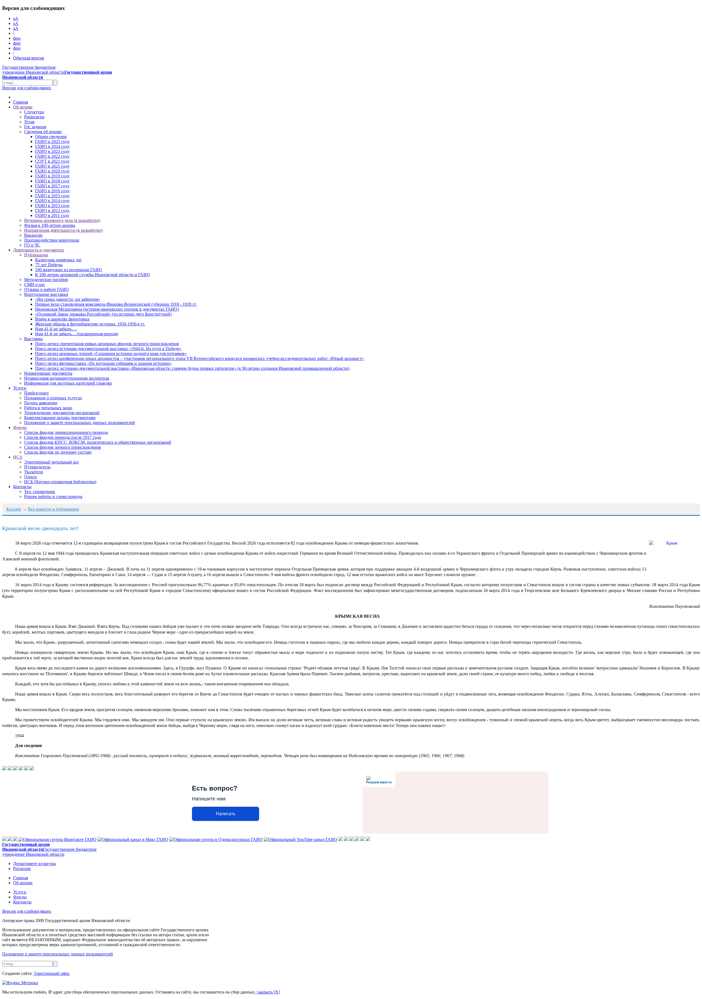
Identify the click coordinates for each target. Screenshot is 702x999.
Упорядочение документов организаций (62, 412)
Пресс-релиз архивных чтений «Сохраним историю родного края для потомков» (111, 353)
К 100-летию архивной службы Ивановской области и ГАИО (92, 274)
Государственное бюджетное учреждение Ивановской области (57, 72)
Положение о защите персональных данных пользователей (79, 422)
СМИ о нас (34, 284)
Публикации (36, 255)
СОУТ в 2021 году (52, 161)
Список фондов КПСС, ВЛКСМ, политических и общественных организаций (97, 442)
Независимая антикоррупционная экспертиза (66, 378)
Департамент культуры (34, 863)
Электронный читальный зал (51, 462)
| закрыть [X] (267, 992)
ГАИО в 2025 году (52, 141)
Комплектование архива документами (60, 417)
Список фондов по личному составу (58, 452)
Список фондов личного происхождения (62, 447)
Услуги (19, 388)
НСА (17, 457)
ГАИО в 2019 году (52, 176)
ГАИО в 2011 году (52, 215)
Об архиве (23, 107)
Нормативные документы (48, 373)
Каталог (13, 509)
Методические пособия (46, 279)
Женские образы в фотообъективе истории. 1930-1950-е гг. (90, 324)
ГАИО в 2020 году (52, 171)
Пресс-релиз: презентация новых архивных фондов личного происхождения (107, 343)
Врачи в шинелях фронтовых (62, 319)
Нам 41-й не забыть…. (56, 329)
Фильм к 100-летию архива (49, 225)
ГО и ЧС (32, 245)
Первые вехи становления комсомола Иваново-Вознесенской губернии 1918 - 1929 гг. (116, 304)
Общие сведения (50, 136)
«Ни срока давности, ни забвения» (67, 299)
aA (15, 18)
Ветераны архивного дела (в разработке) (62, 220)
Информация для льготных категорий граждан (68, 383)
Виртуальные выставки (46, 294)
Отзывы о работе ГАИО (46, 289)
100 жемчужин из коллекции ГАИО (68, 269)
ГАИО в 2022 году (52, 156)
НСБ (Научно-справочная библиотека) (60, 481)
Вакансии (33, 235)
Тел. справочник (39, 491)
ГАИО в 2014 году (52, 200)
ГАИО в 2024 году (52, 146)
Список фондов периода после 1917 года (62, 437)
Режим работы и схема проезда (53, 496)
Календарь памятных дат (58, 259)
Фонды (20, 427)
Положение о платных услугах (53, 398)
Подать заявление (40, 402)
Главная (20, 102)
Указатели (33, 472)
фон (17, 38)
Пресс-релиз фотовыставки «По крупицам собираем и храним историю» (103, 363)
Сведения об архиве (43, 131)
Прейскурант (36, 393)
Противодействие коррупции (51, 240)
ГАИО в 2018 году (52, 181)
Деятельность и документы (38, 250)
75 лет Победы (49, 264)
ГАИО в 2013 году (52, 205)
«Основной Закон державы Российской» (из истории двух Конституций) (103, 314)
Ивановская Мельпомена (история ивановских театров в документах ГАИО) (107, 309)
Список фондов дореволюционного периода (66, 432)
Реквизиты (34, 117)
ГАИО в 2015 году (52, 195)
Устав (29, 121)
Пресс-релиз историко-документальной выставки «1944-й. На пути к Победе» (108, 348)
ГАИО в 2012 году (52, 210)
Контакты (22, 486)
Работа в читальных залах (48, 407)
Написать (225, 813)
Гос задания (35, 126)
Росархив (22, 868)
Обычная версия (28, 58)
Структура (34, 112)
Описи (30, 476)
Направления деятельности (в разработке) (63, 230)
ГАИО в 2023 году (52, 151)
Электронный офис (51, 973)
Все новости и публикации (53, 509)
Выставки (33, 338)
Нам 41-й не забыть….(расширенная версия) (76, 333)
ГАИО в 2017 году (52, 186)
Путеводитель (37, 467)
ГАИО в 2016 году (52, 190)
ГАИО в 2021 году (52, 166)
